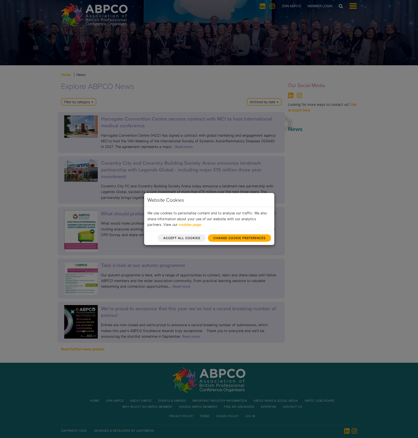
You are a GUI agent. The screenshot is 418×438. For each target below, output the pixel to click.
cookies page (190, 224)
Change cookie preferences (239, 238)
